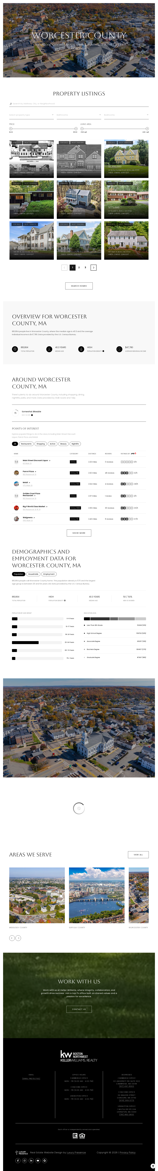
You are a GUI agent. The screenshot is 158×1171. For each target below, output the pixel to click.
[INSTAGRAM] (24, 1160)
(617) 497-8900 (126, 1086)
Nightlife (76, 444)
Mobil (25, 482)
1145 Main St (28, 520)
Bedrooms (109, 115)
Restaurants (27, 444)
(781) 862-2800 (126, 1114)
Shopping (42, 444)
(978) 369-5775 (126, 1100)
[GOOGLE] (44, 1160)
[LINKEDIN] (31, 1160)
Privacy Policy (128, 1152)
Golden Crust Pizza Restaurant (31, 494)
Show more (79, 533)
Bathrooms (62, 115)
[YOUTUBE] (37, 1160)
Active (53, 444)
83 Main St (27, 463)
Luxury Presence (76, 1152)
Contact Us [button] (79, 1009)
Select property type (19, 115)
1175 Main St (27, 485)
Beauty (64, 444)
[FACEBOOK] (17, 1160)
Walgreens (28, 517)
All (16, 444)
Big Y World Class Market (34, 506)
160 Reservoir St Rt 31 (31, 509)
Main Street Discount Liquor (35, 460)
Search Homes (79, 286)
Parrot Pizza (28, 471)
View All (138, 854)
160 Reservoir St (29, 474)
